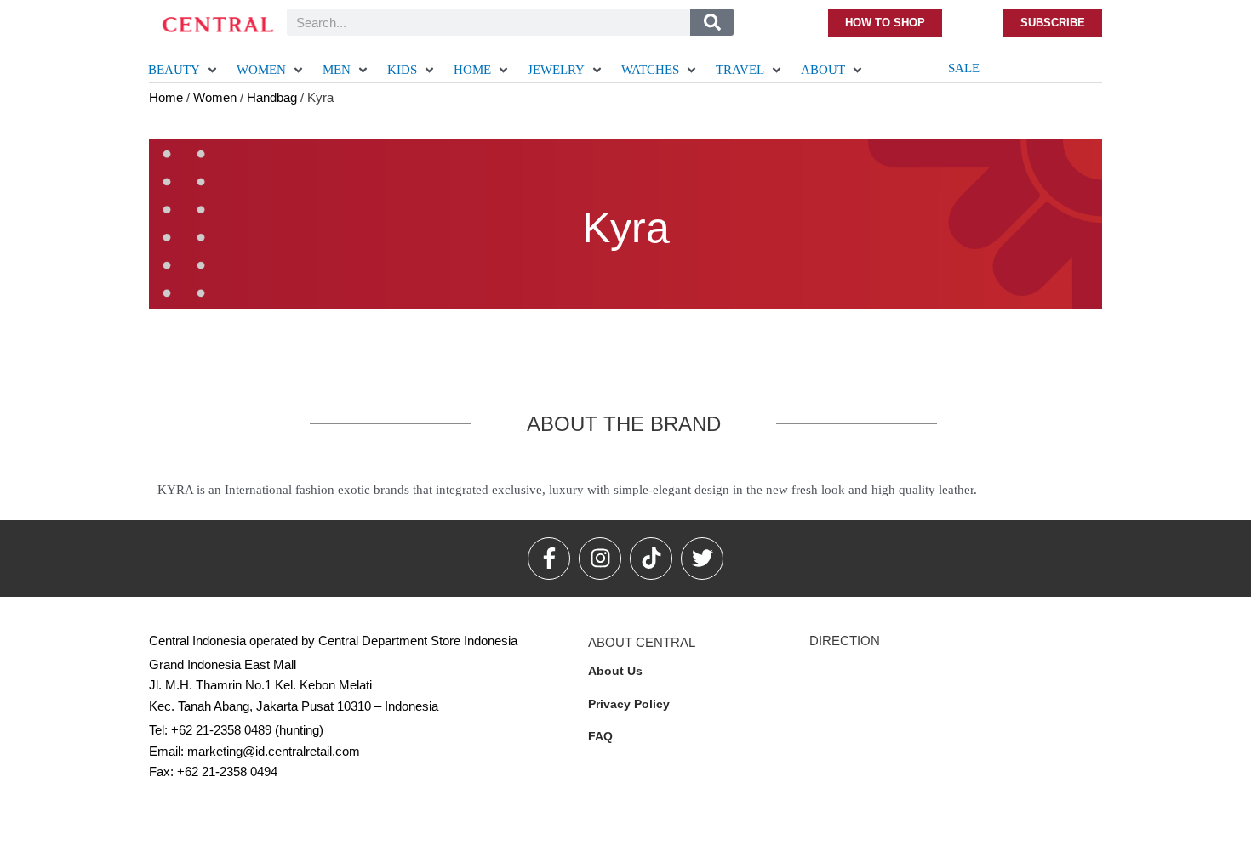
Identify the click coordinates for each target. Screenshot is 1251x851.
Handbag (272, 97)
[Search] (712, 22)
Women (215, 97)
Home (166, 97)
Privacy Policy (629, 704)
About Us (615, 671)
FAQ (600, 736)
